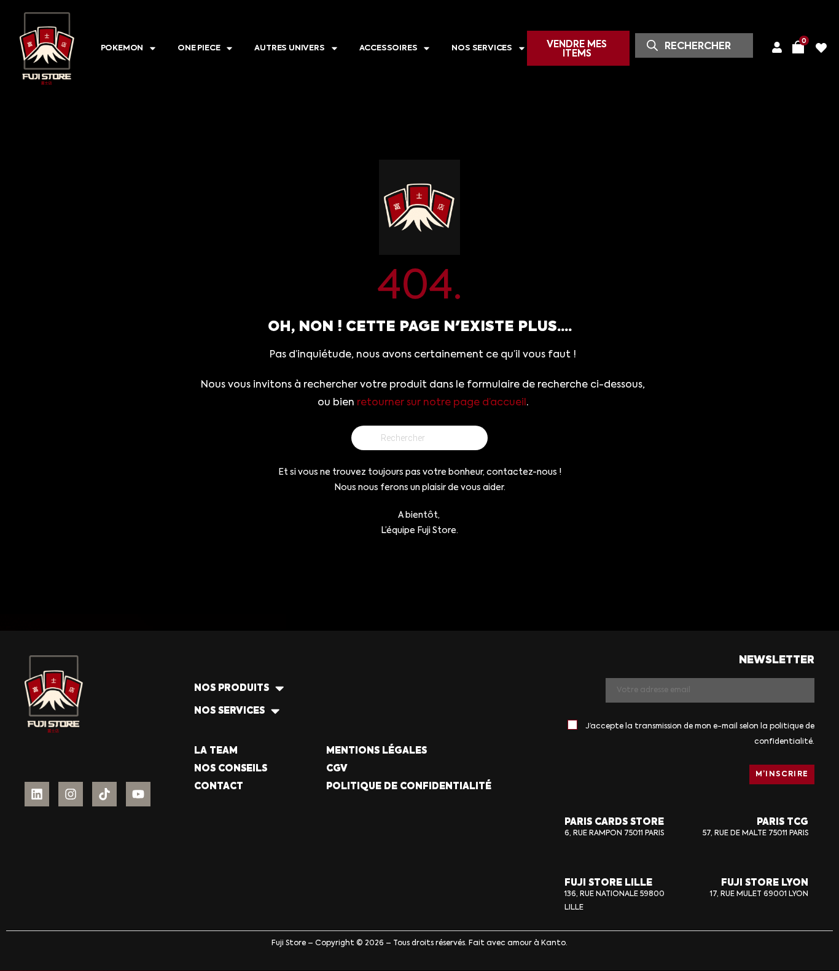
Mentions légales (376, 750)
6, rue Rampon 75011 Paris (614, 833)
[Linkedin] (37, 794)
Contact (218, 786)
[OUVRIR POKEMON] (152, 49)
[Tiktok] (104, 794)
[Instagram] (70, 794)
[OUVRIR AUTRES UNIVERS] (334, 49)
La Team (216, 750)
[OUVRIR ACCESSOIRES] (426, 49)
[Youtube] (138, 794)
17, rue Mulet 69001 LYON (759, 894)
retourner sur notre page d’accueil (441, 403)
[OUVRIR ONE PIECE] (229, 49)
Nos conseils (230, 768)
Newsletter (776, 660)
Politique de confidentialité (408, 786)
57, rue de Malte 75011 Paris (755, 833)
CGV (337, 768)
